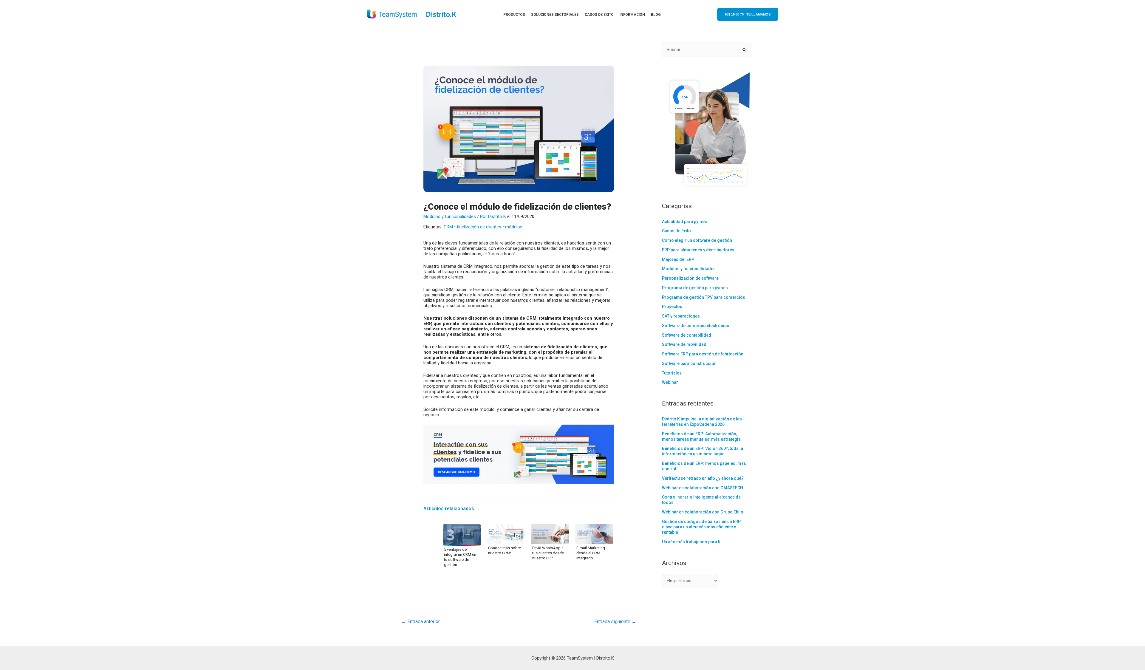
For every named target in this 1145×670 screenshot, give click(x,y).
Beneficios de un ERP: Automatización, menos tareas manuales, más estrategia (701, 436)
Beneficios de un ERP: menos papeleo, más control (704, 466)
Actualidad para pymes (684, 221)
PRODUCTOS (514, 15)
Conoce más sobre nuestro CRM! (504, 550)
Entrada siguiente (615, 621)
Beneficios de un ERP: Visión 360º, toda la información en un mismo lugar (702, 451)
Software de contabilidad (686, 335)
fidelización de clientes (479, 227)
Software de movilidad (684, 344)
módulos (513, 227)
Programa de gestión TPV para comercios (703, 297)
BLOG (656, 15)
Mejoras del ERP (678, 259)
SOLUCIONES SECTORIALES (555, 15)
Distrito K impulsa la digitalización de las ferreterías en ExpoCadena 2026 (702, 422)
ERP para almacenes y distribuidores (698, 249)
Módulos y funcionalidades (449, 216)
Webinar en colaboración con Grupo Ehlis (702, 512)
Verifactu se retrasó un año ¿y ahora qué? (703, 478)
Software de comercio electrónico (695, 325)
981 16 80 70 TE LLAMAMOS (747, 14)
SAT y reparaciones (681, 316)
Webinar (670, 382)
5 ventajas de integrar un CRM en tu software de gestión (460, 557)
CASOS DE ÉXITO (599, 15)
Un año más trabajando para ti (691, 541)
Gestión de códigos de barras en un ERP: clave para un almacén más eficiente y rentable (702, 527)
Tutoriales (672, 373)
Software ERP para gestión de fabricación (702, 354)
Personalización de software (690, 278)
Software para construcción (689, 363)
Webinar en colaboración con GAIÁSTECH (702, 487)
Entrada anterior (420, 621)
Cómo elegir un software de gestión (697, 240)
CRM (448, 227)
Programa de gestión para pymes (695, 287)
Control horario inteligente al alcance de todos (701, 500)
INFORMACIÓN (632, 15)
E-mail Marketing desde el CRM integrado (590, 553)
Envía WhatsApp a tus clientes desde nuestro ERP (548, 553)
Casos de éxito (676, 230)
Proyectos (672, 306)
